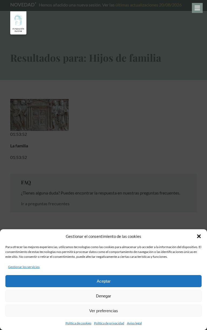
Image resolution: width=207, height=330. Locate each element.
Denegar (103, 296)
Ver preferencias (103, 310)
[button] (199, 236)
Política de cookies (78, 323)
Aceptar (104, 281)
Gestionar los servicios (24, 267)
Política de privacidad (109, 323)
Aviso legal (134, 323)
